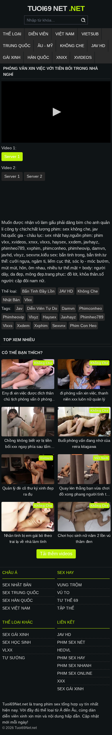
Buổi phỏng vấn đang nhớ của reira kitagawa (84, 443)
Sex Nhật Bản (16, 585)
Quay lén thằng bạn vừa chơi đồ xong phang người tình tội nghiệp (84, 491)
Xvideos (83, 57)
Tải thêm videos (56, 553)
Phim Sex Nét (71, 642)
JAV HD (98, 45)
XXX (61, 681)
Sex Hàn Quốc (17, 600)
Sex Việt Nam (16, 608)
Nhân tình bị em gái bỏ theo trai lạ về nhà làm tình (28, 538)
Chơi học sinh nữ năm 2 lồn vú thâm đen (84, 538)
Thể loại (12, 34)
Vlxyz (33, 317)
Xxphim (41, 325)
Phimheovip (13, 317)
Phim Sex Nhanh (74, 665)
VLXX (7, 650)
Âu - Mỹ (45, 45)
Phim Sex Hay (71, 657)
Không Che (72, 45)
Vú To (63, 592)
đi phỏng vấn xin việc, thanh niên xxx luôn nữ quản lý (84, 396)
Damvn (68, 308)
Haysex (49, 317)
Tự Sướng (13, 657)
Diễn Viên (38, 34)
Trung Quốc (16, 45)
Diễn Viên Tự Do (42, 308)
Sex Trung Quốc (20, 592)
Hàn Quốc (38, 57)
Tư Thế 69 (67, 600)
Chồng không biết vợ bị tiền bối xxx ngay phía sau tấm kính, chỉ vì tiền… (28, 444)
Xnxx (61, 57)
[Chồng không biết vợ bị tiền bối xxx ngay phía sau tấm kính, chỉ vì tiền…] (27, 422)
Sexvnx (58, 325)
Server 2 (34, 176)
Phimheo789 (91, 317)
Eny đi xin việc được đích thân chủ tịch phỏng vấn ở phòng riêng (28, 396)
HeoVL (64, 650)
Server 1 (12, 156)
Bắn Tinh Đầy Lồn (38, 291)
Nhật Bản (11, 299)
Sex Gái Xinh (15, 634)
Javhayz (68, 317)
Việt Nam (64, 34)
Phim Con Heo (83, 325)
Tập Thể (65, 608)
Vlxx (28, 299)
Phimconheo (90, 308)
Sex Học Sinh (16, 642)
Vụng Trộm (69, 585)
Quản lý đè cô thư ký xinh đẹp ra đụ (28, 491)
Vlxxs (7, 325)
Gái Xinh (11, 57)
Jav (19, 308)
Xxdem (23, 325)
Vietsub (90, 34)
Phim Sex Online (74, 673)
